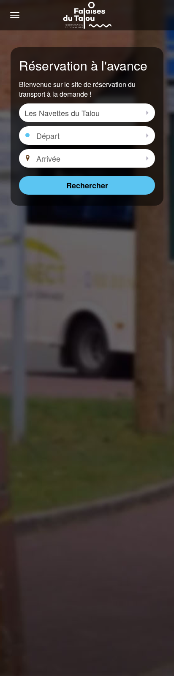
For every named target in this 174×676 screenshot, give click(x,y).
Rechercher (87, 185)
